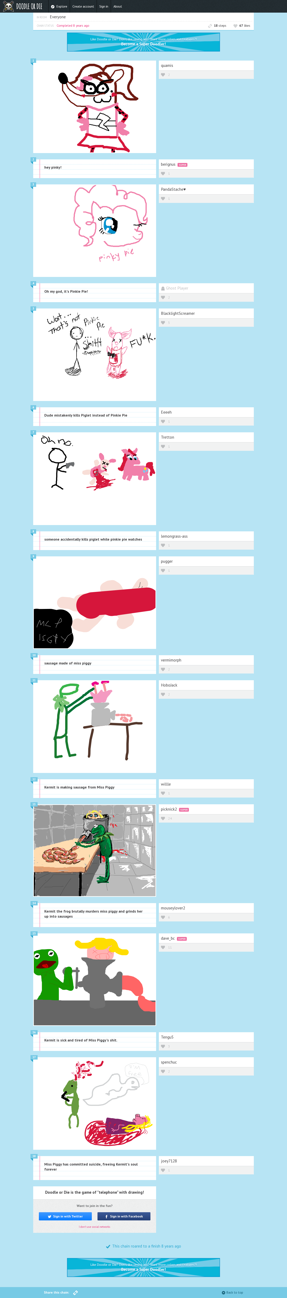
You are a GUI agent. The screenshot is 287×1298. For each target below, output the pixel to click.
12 (34, 779)
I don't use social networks (94, 1227)
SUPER (182, 164)
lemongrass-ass (174, 536)
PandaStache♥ (173, 189)
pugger (167, 561)
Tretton (167, 437)
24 (170, 818)
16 (34, 1032)
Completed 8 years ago (73, 25)
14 (34, 903)
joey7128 (169, 1160)
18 (34, 1156)
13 (34, 804)
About (117, 6)
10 (34, 655)
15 (34, 933)
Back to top (234, 1292)
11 (34, 680)
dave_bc (168, 938)
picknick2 (169, 809)
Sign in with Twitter (67, 1216)
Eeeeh (166, 412)
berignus (168, 164)
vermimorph (171, 660)
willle (166, 784)
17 (34, 1057)
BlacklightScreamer (178, 313)
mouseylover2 (173, 907)
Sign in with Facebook (126, 1216)
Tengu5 (167, 1037)
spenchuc (169, 1062)
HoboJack (169, 685)
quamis (167, 65)
